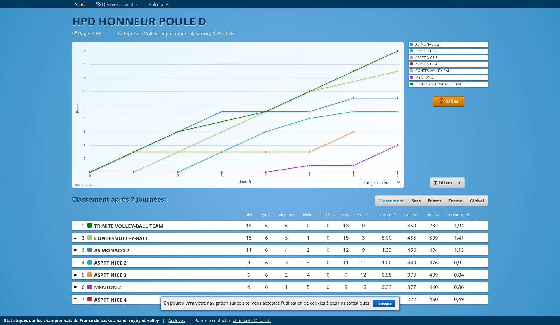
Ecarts (434, 201)
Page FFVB (89, 33)
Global (477, 201)
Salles (451, 101)
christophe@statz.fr (252, 320)
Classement (391, 201)
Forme (456, 201)
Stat (80, 4)
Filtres (445, 183)
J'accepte (384, 303)
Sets (416, 201)
